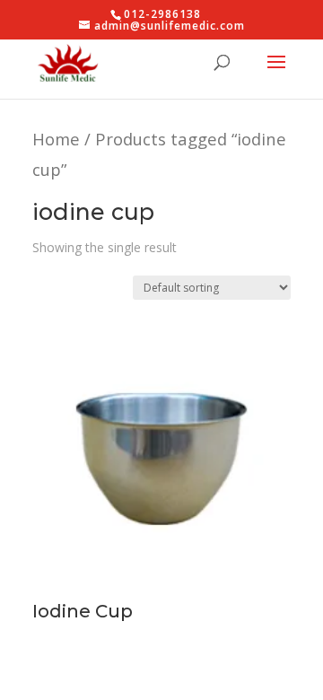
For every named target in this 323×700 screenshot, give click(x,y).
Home (56, 138)
